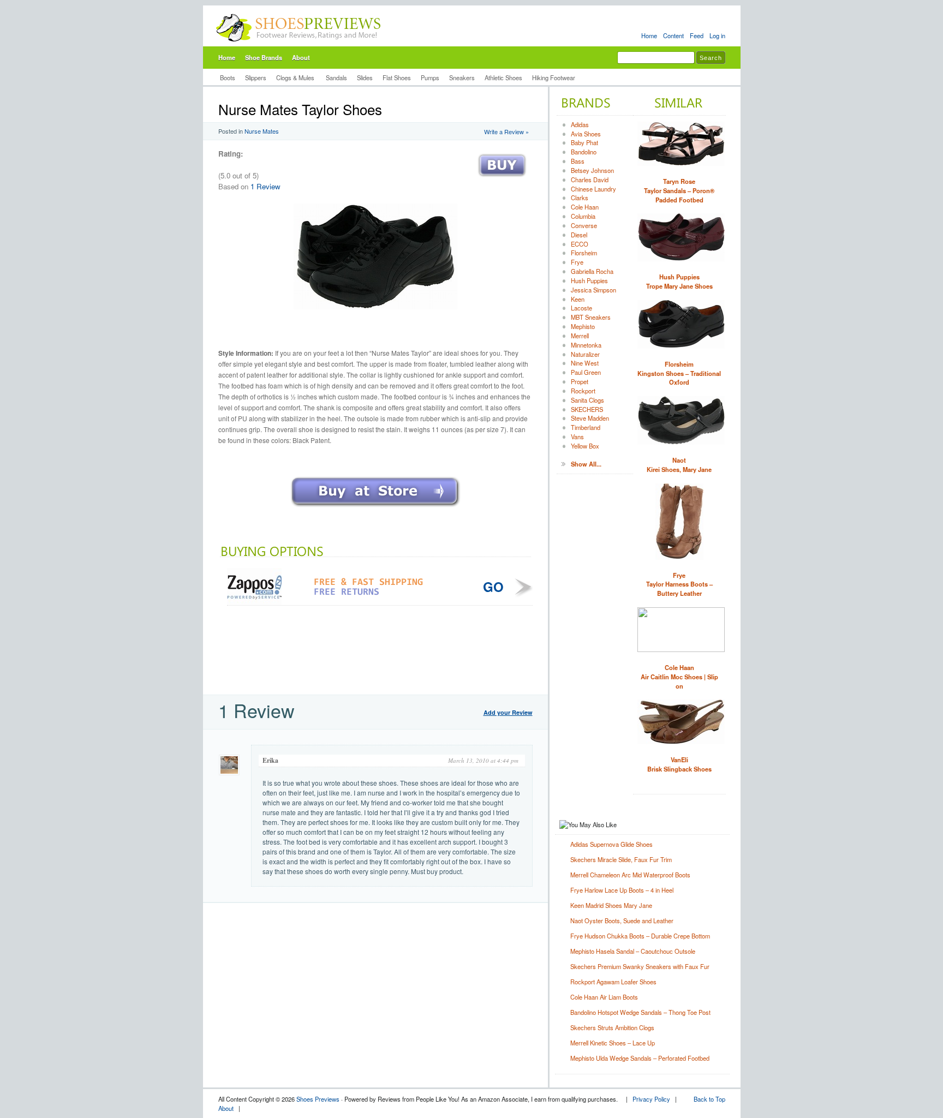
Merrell (580, 335)
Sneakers (461, 77)
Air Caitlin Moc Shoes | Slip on (679, 676)
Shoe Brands (263, 57)
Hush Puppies (589, 280)
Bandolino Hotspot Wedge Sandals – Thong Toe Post (640, 1012)
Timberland (585, 427)
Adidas (580, 124)
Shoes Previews (317, 1099)
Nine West (585, 362)
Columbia (583, 216)
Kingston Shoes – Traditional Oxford (679, 373)
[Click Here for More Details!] (375, 508)
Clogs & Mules (296, 77)
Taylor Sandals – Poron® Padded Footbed (679, 190)
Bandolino (583, 151)
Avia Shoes (586, 133)
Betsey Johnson (592, 170)
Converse (584, 225)
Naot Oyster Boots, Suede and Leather (621, 920)
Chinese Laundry (593, 188)
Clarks (579, 197)
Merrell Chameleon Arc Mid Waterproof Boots (630, 874)
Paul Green (586, 372)
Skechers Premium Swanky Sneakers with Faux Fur (639, 966)
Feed (696, 35)
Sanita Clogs (587, 400)
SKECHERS (587, 409)
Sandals (336, 77)
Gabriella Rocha (592, 271)
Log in (717, 35)
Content (673, 35)
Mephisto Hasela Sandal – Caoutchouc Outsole (632, 951)
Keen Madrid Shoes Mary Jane (611, 905)
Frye (577, 262)
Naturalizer (585, 354)
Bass (577, 161)
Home (649, 35)
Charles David (589, 179)
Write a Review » (506, 131)
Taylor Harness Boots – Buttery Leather (679, 584)
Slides (364, 77)
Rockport (583, 390)
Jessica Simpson (593, 289)
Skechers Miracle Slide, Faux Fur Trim (621, 859)
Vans (577, 436)
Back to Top (709, 1099)
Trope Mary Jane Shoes (679, 281)
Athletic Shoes (503, 77)
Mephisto (583, 326)
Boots (227, 77)
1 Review (265, 186)
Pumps (430, 77)
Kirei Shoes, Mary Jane (679, 465)
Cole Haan (585, 206)
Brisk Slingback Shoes (679, 764)
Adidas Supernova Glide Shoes (611, 844)
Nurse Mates (261, 131)
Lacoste (581, 307)
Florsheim (584, 252)
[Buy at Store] (502, 179)
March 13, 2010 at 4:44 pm (483, 760)
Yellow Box (585, 445)
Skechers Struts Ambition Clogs (612, 1027)
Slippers (255, 77)
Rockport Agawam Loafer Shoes (613, 981)
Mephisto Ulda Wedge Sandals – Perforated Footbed (639, 1058)
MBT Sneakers (591, 317)
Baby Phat (584, 142)
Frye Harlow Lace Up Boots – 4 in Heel (621, 890)
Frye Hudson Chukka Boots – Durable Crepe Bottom (640, 935)
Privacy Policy (651, 1099)
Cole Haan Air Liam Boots (604, 997)
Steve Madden (590, 418)
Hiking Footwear (553, 77)
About (301, 57)
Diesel (579, 234)
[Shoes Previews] (298, 44)
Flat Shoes (397, 77)
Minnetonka (586, 344)
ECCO (579, 244)
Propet (579, 381)
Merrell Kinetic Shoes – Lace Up (612, 1042)
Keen (577, 299)
